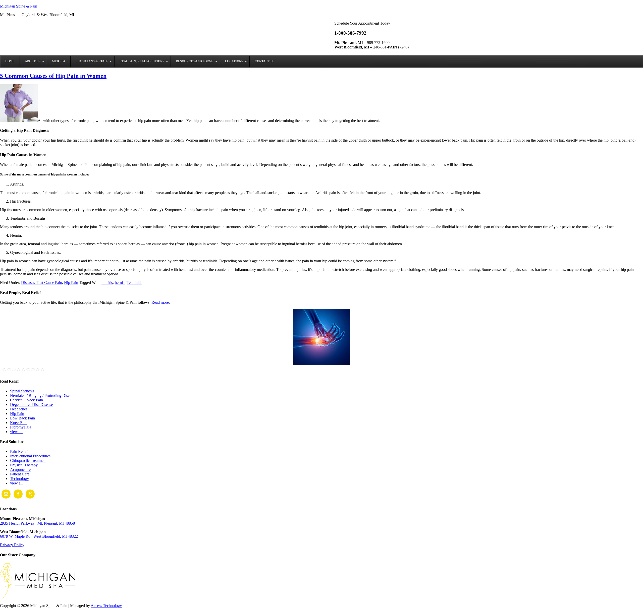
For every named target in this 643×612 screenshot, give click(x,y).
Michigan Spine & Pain (18, 6)
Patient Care (19, 474)
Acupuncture (20, 469)
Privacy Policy (12, 545)
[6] (28, 369)
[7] (33, 369)
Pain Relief (19, 451)
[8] (37, 369)
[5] (23, 369)
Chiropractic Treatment (28, 460)
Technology (19, 478)
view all (16, 432)
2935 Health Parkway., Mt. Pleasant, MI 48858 (37, 523)
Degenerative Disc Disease (31, 404)
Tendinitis (134, 282)
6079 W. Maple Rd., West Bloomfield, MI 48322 (39, 536)
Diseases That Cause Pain (41, 282)
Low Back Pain (22, 418)
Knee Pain (18, 422)
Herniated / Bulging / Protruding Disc (40, 395)
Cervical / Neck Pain (26, 400)
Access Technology (106, 605)
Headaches (18, 409)
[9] (42, 369)
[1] (4, 369)
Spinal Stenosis (22, 391)
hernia (120, 282)
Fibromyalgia (20, 427)
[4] (18, 369)
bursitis (107, 282)
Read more (160, 302)
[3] (14, 369)
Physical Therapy (24, 465)
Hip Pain (71, 282)
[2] (9, 369)
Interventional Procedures (30, 456)
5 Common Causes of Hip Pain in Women (53, 76)
